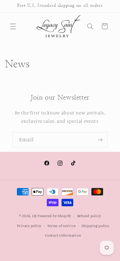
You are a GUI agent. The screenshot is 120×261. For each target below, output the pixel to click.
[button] (13, 26)
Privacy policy (29, 226)
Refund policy (89, 216)
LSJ (34, 216)
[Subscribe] (100, 139)
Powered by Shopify (54, 216)
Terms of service (61, 226)
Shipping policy (95, 226)
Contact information (63, 235)
